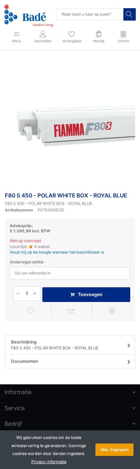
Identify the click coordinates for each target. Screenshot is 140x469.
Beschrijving (54, 345)
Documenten (24, 361)
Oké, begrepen (114, 449)
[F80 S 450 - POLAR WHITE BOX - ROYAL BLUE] (70, 122)
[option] (70, 122)
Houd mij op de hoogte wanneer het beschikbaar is (57, 252)
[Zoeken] (129, 14)
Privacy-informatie (48, 461)
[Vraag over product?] (72, 310)
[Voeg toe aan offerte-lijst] (112, 310)
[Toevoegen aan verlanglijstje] (31, 310)
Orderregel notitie (27, 262)
